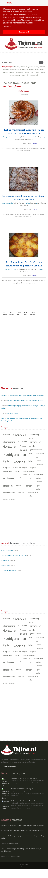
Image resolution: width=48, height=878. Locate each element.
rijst (30, 478)
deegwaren (10, 446)
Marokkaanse (19, 139)
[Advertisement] (18, 334)
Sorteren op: (24, 91)
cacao (31, 438)
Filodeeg (23, 446)
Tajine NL (4, 395)
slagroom (8, 486)
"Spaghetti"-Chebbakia (8, 570)
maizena (40, 464)
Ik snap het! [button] (24, 32)
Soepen (36, 72)
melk (42, 468)
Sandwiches (19, 72)
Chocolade (22, 442)
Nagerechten (39, 69)
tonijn (38, 489)
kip (37, 457)
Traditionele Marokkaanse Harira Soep (24, 801)
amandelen (19, 435)
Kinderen (25, 69)
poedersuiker (38, 474)
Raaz (2, 418)
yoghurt (30, 496)
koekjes (19, 462)
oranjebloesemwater (29, 471)
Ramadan (5, 72)
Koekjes (31, 69)
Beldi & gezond (19, 67)
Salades (11, 72)
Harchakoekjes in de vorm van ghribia (13, 555)
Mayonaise (33, 467)
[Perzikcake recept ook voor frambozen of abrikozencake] (24, 178)
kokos (30, 461)
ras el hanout (21, 478)
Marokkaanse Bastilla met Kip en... (22, 789)
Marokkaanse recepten (20, 467)
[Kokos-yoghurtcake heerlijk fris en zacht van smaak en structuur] (24, 112)
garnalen (32, 446)
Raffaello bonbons (14, 856)
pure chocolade (8, 478)
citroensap (35, 442)
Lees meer (24, 155)
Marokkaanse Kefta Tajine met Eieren (24, 778)
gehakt (23, 450)
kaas (30, 453)
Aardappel (6, 434)
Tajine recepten (15, 75)
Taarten (43, 72)
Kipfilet (6, 461)
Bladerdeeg (34, 435)
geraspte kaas (36, 450)
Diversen (42, 67)
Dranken (6, 69)
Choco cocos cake (7, 550)
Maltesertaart (5, 560)
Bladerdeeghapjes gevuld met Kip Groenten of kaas (27, 395)
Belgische (41, 137)
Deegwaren (29, 67)
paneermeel (26, 474)
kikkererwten (40, 453)
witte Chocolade (33, 492)
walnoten (21, 492)
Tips (27, 75)
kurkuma (39, 461)
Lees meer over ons (9, 767)
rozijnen (38, 478)
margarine (6, 468)
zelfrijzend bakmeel (9, 499)
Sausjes (26, 72)
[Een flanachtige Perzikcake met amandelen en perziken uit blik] (24, 245)
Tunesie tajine (5, 565)
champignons (9, 442)
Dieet (36, 67)
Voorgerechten (9, 493)
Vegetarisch (34, 75)
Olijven (17, 471)
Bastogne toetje (12, 413)
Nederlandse (29, 139)
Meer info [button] (7, 26)
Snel (31, 72)
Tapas (23, 75)
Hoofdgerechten (15, 69)
